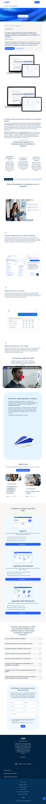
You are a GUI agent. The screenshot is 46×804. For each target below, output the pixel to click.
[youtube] (20, 760)
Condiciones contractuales (23, 784)
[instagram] (23, 760)
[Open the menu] (41, 2)
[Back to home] (6, 2)
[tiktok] (26, 760)
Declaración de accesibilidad (23, 794)
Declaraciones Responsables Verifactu (23, 791)
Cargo (25, 710)
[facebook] (28, 760)
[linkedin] (17, 760)
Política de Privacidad (28, 722)
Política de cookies (23, 789)
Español (23, 797)
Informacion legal (23, 782)
